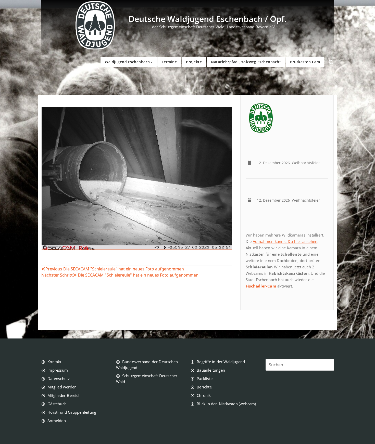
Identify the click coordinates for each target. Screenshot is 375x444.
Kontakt (54, 361)
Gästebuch (57, 403)
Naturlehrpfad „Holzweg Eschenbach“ (246, 61)
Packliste (204, 378)
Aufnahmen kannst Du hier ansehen (285, 241)
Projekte (194, 61)
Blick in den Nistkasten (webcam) (226, 403)
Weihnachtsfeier (289, 162)
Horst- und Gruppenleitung (71, 412)
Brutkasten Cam (305, 61)
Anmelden (56, 420)
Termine (169, 61)
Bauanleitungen (211, 370)
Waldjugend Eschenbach (127, 61)
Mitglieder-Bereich (64, 395)
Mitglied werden (62, 386)
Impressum (57, 370)
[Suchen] (331, 62)
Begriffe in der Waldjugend (221, 361)
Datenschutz (58, 378)
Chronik (204, 395)
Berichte (204, 386)
